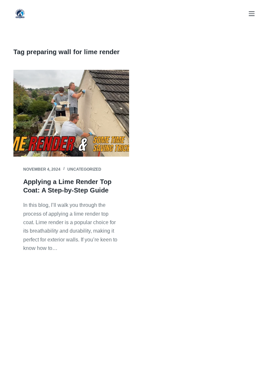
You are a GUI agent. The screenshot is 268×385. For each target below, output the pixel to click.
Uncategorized (84, 169)
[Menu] (252, 14)
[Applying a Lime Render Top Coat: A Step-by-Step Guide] (71, 113)
